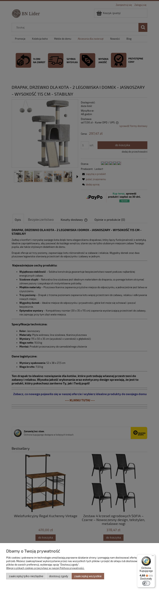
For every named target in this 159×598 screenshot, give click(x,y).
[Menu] (152, 556)
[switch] (146, 583)
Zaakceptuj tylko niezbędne (26, 576)
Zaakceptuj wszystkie (88, 576)
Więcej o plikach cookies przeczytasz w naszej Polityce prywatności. (45, 568)
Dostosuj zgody (58, 576)
